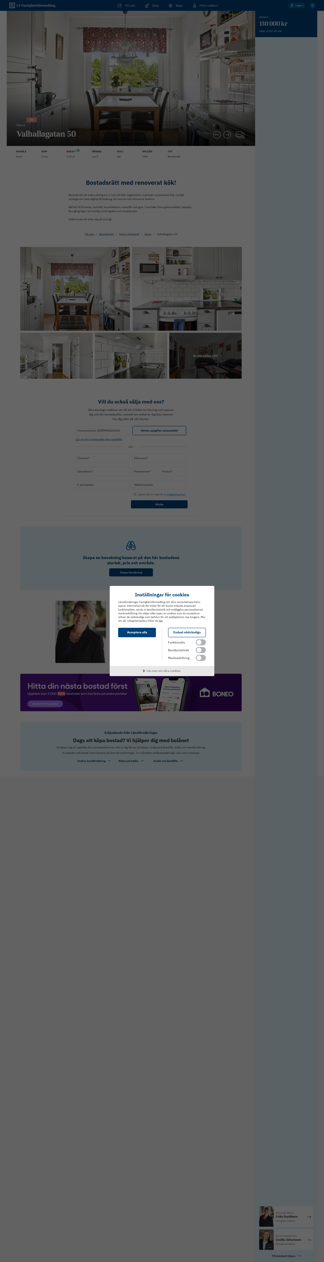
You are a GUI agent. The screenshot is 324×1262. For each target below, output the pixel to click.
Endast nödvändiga (187, 632)
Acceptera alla (137, 632)
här (161, 620)
